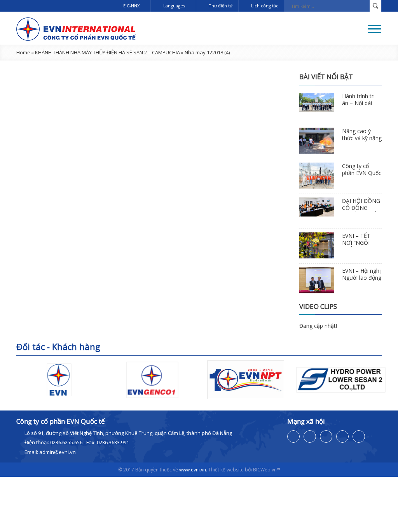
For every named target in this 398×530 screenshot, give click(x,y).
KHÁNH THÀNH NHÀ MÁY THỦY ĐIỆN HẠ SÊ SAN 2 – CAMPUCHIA (107, 52)
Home (23, 52)
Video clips (318, 306)
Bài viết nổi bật (326, 76)
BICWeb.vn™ (266, 469)
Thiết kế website (226, 469)
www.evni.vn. (193, 469)
